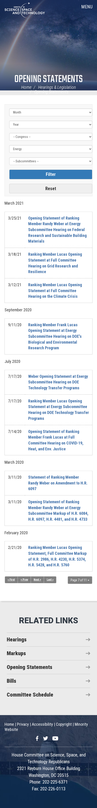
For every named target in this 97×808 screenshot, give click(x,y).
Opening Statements (48, 79)
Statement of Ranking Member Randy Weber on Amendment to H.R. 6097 (58, 483)
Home (26, 87)
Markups (16, 653)
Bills (11, 681)
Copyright (64, 724)
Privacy (23, 724)
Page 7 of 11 (79, 580)
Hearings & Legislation (57, 87)
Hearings (17, 639)
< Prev (24, 579)
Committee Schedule (30, 695)
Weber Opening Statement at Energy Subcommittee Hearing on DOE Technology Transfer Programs (58, 382)
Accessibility (42, 724)
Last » (50, 579)
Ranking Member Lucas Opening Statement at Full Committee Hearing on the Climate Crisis (55, 290)
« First (11, 579)
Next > (37, 579)
